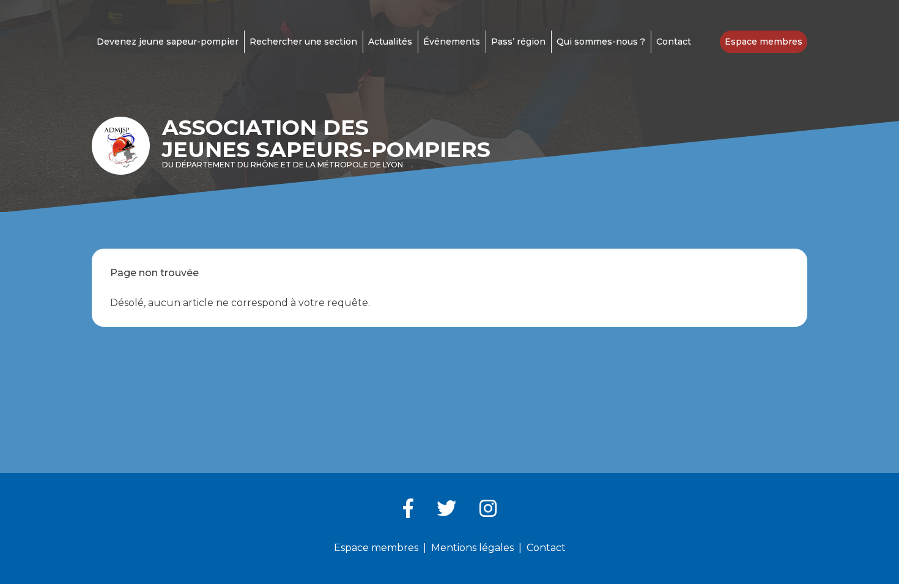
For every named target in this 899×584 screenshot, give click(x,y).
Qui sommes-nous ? (601, 41)
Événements (451, 41)
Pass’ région (518, 41)
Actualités (390, 41)
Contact (673, 41)
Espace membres (763, 41)
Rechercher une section (303, 41)
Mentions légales (472, 547)
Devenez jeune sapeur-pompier (168, 41)
